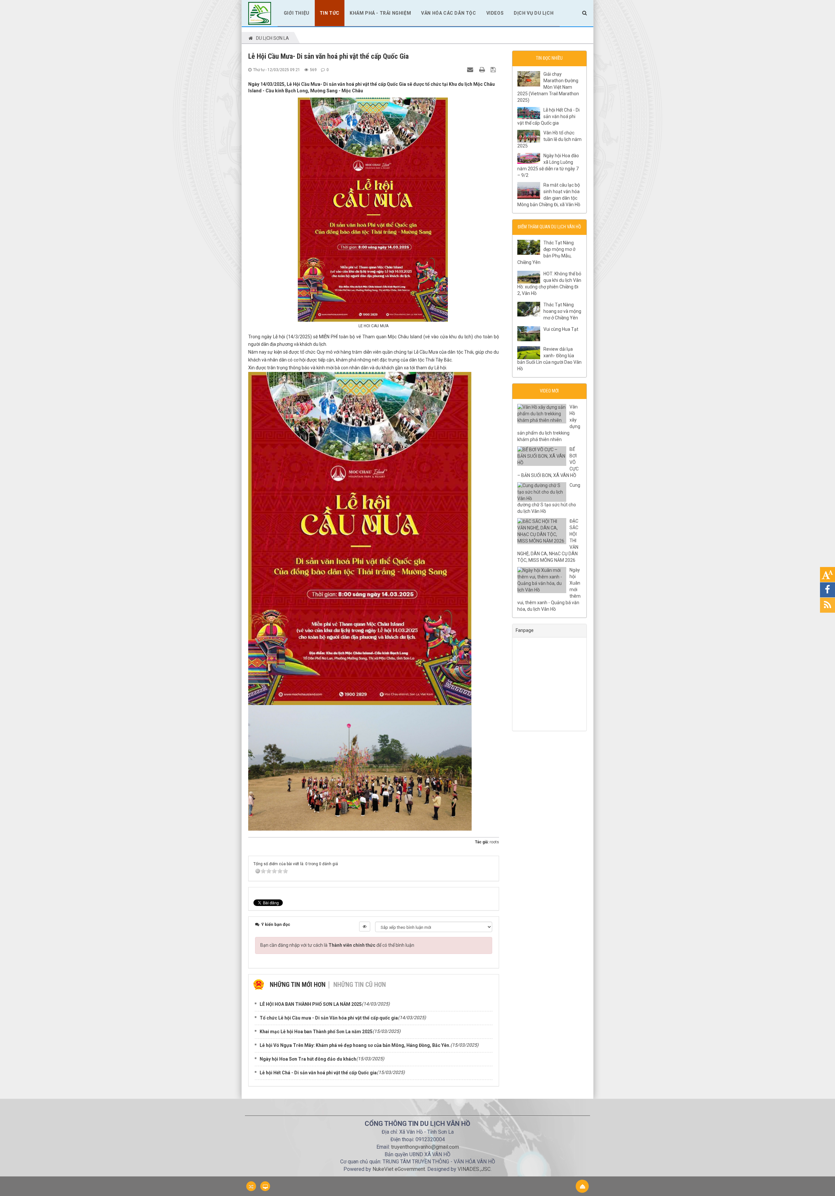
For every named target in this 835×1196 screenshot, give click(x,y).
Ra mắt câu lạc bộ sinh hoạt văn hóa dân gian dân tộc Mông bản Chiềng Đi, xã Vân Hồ (548, 194)
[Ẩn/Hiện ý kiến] (364, 926)
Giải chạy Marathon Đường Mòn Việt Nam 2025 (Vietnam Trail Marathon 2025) (548, 87)
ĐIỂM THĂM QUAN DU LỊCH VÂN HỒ (549, 226)
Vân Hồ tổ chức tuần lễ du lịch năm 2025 (549, 139)
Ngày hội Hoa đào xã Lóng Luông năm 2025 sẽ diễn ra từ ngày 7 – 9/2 (548, 165)
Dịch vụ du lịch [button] (534, 13)
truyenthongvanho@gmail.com (425, 1147)
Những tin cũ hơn (359, 985)
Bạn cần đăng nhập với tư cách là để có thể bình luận (337, 945)
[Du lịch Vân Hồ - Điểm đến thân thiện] (259, 12)
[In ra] (482, 69)
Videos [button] (495, 13)
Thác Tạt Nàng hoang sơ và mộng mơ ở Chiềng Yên (562, 311)
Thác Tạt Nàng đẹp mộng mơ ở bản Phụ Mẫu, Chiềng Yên (546, 252)
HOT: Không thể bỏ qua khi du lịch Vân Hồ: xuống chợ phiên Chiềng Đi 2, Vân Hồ (549, 283)
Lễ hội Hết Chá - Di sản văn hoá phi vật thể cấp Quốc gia (548, 116)
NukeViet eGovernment (398, 1169)
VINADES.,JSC (474, 1169)
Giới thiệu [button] (297, 13)
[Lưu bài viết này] (494, 69)
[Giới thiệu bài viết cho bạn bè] (471, 69)
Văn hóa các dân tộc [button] (448, 13)
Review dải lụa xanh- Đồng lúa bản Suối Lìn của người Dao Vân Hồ (549, 358)
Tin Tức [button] (330, 13)
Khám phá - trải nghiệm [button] (380, 13)
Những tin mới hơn (298, 985)
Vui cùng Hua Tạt (560, 329)
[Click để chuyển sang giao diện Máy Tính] (265, 1186)
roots (494, 842)
